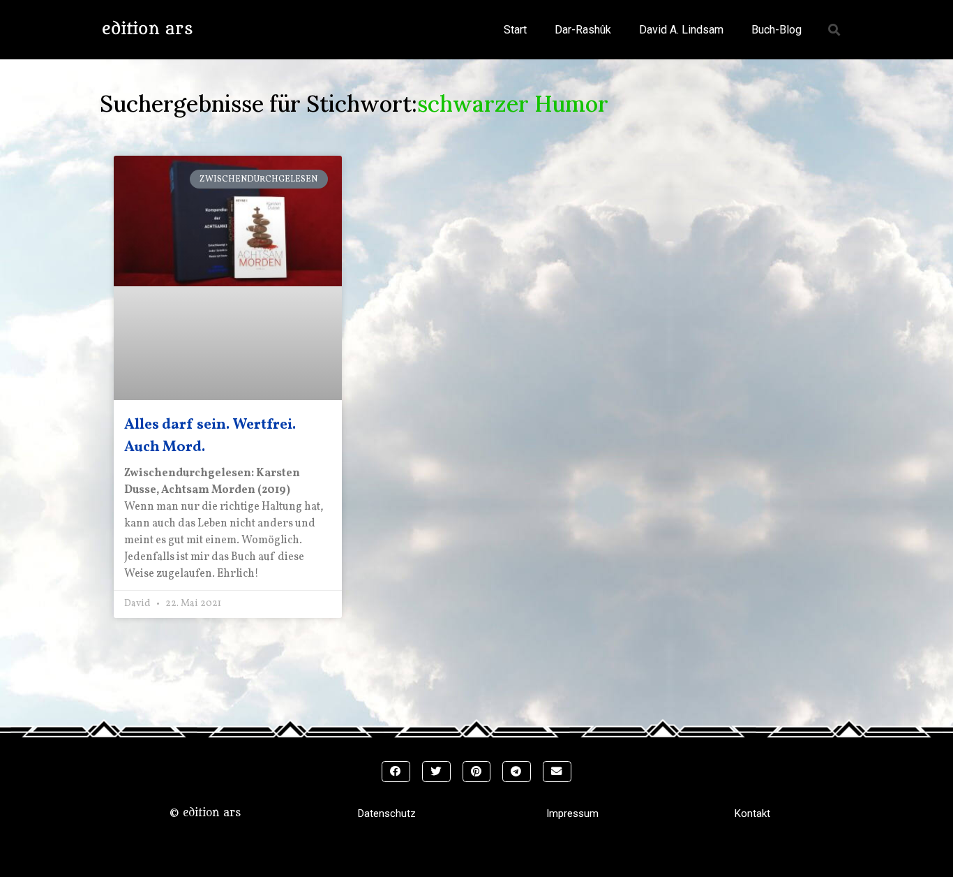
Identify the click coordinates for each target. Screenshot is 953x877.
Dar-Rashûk (583, 29)
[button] (835, 29)
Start (515, 29)
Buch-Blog (776, 29)
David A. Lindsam (681, 29)
